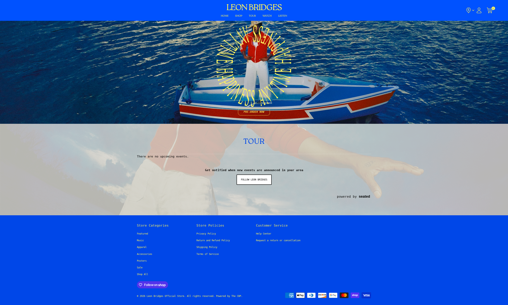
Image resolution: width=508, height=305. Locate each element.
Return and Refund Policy (213, 240)
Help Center (263, 233)
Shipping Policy (206, 247)
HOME (225, 16)
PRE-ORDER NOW (254, 112)
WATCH (267, 16)
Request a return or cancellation (278, 240)
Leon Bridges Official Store (165, 296)
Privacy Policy (206, 233)
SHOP (238, 16)
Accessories (144, 254)
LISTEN (282, 16)
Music (140, 240)
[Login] (479, 10)
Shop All (142, 274)
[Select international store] (470, 10)
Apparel (142, 247)
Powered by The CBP (228, 296)
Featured (142, 233)
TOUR (252, 16)
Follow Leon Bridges (254, 179)
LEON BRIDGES (254, 8)
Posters (142, 260)
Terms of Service (207, 254)
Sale (139, 267)
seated (364, 196)
